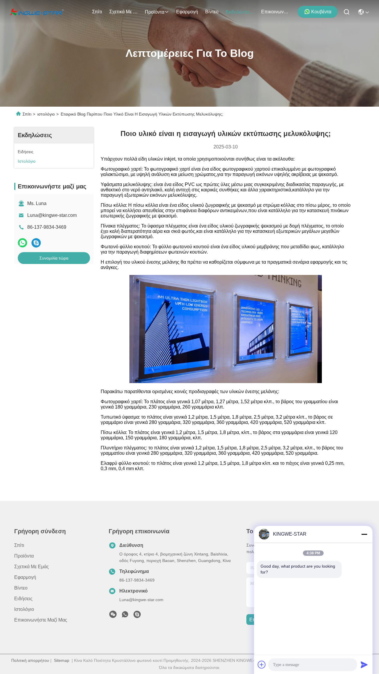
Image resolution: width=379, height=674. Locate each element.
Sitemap (61, 660)
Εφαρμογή (187, 11)
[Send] (364, 664)
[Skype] (36, 242)
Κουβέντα (321, 11)
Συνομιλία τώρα (53, 258)
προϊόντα (154, 12)
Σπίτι (97, 11)
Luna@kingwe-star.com (52, 215)
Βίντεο (212, 11)
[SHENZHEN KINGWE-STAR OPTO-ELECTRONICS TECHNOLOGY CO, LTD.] (36, 11)
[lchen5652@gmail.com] (137, 616)
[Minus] (364, 534)
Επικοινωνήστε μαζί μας (275, 11)
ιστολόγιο (46, 114)
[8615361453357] (125, 616)
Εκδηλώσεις (238, 12)
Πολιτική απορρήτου (30, 660)
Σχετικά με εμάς (123, 11)
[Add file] (262, 664)
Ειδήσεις (23, 598)
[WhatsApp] (22, 242)
